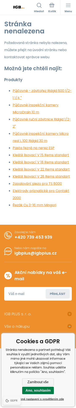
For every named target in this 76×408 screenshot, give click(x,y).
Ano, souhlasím (38, 390)
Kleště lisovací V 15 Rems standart (41, 155)
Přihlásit (57, 294)
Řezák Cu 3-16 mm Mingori (34, 205)
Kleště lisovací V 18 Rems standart (41, 162)
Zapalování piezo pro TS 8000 (37, 183)
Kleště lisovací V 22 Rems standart (41, 169)
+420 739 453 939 (33, 237)
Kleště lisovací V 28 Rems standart (41, 176)
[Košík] (52, 8)
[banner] (19, 8)
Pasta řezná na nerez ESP (33, 147)
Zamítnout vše (38, 382)
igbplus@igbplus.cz (35, 253)
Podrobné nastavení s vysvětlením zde (38, 399)
